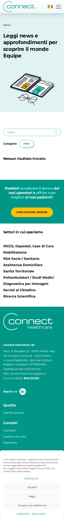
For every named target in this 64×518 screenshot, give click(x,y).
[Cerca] (56, 132)
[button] (50, 6)
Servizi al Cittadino (19, 290)
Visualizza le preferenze (32, 505)
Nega (32, 496)
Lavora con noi (14, 436)
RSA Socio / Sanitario (21, 259)
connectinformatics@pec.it (28, 373)
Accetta (32, 487)
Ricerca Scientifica (19, 296)
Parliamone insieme (32, 212)
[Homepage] (18, 6)
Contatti (9, 430)
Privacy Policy (39, 513)
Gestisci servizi (31, 478)
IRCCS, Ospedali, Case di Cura (28, 246)
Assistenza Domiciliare (23, 265)
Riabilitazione (15, 252)
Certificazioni (13, 413)
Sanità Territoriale (18, 271)
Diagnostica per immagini (25, 284)
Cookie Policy (23, 513)
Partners (10, 443)
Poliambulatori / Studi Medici (28, 277)
